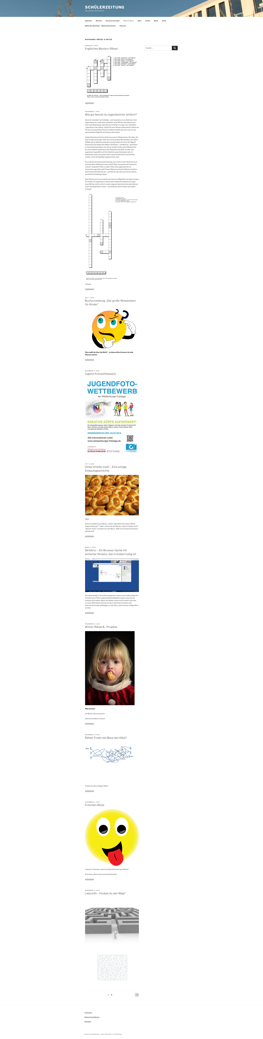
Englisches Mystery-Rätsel (101, 48)
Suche (164, 21)
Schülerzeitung (104, 7)
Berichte (99, 21)
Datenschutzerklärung (91, 1017)
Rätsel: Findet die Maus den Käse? (106, 737)
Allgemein (88, 21)
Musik (156, 21)
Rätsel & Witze (128, 21)
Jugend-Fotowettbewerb (100, 373)
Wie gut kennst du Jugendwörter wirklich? (111, 114)
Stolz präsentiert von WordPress (111, 1034)
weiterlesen (89, 103)
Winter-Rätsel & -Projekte (101, 626)
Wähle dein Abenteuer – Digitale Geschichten (100, 26)
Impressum (88, 1012)
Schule (147, 21)
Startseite (87, 1021)
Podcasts (123, 26)
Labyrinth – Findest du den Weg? (105, 893)
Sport (139, 21)
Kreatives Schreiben (113, 21)
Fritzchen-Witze (94, 805)
